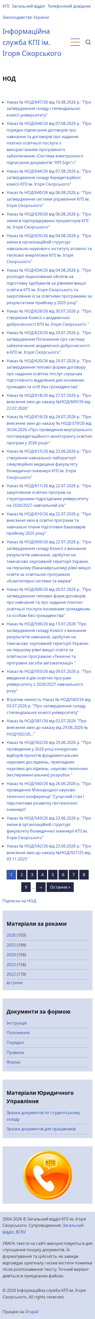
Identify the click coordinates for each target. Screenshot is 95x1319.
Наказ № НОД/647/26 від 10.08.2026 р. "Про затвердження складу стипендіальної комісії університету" (49, 108)
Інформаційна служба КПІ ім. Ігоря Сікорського (32, 42)
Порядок (15, 1042)
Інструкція (17, 1023)
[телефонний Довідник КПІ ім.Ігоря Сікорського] (47, 1174)
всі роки (15, 982)
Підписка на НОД (19, 901)
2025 (11, 945)
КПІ (6, 6)
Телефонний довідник (69, 6)
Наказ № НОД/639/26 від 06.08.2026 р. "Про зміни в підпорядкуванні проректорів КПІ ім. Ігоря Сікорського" (49, 220)
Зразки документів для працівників (41, 1129)
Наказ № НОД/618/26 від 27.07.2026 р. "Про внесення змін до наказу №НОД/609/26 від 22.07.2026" (49, 402)
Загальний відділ (28, 6)
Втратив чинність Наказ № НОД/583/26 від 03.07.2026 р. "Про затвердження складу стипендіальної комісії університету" (48, 706)
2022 (11, 974)
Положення (18, 1032)
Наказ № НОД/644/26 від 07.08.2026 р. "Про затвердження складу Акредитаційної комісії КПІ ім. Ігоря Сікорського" (49, 177)
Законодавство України (26, 17)
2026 (11, 935)
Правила (15, 1052)
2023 (11, 964)
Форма (13, 1062)
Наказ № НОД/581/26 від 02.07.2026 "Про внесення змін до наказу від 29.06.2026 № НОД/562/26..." (47, 727)
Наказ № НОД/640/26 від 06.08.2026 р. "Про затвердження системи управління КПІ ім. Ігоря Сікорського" (49, 199)
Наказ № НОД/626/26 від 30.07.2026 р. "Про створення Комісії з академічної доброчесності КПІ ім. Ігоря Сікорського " (49, 317)
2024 (11, 954)
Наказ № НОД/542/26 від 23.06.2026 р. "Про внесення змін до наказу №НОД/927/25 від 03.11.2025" (49, 852)
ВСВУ (21, 1232)
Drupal (31, 1311)
